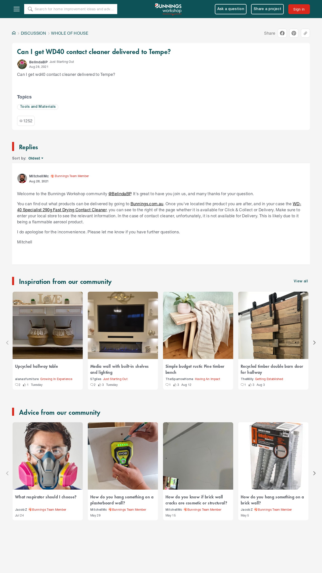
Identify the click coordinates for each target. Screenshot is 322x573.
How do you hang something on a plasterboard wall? (122, 500)
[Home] (14, 33)
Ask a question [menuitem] (230, 9)
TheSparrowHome (179, 379)
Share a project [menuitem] (267, 9)
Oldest (34, 158)
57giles (95, 379)
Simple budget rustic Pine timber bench (195, 369)
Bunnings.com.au (147, 203)
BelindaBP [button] (38, 62)
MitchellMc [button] (39, 176)
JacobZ (21, 509)
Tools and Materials (38, 107)
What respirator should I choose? (45, 497)
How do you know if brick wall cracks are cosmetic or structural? (196, 500)
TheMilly (247, 379)
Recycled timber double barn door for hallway (272, 369)
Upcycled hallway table (36, 366)
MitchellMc (98, 509)
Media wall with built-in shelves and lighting (119, 369)
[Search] (30, 9)
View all (301, 281)
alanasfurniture (27, 379)
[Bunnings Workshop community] (168, 9)
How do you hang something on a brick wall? (272, 500)
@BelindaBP (119, 193)
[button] (22, 64)
